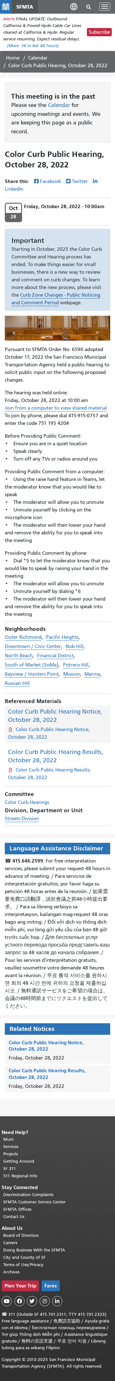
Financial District (55, 656)
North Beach (19, 656)
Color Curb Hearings (27, 802)
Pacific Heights (62, 637)
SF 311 (9, 1168)
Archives (11, 1272)
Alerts (9, 19)
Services (10, 1146)
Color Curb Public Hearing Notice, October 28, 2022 (46, 1045)
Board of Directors (21, 1235)
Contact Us (13, 1216)
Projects (10, 1154)
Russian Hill (17, 683)
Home (12, 58)
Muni (8, 1139)
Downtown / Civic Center (33, 646)
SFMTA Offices (17, 1209)
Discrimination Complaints (28, 1194)
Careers (10, 1242)
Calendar (38, 58)
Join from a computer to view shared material (56, 408)
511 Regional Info (20, 1176)
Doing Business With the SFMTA (34, 1250)
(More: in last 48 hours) (33, 45)
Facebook (50, 181)
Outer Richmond (23, 637)
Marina (92, 674)
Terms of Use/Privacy (23, 1264)
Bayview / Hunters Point (32, 674)
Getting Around (18, 1161)
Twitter (80, 181)
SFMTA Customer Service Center (34, 1202)
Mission (71, 674)
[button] (73, 6)
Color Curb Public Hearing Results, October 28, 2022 (47, 1073)
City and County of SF (24, 1257)
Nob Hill (74, 646)
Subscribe (99, 32)
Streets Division (22, 818)
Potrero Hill (75, 665)
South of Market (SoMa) (31, 665)
